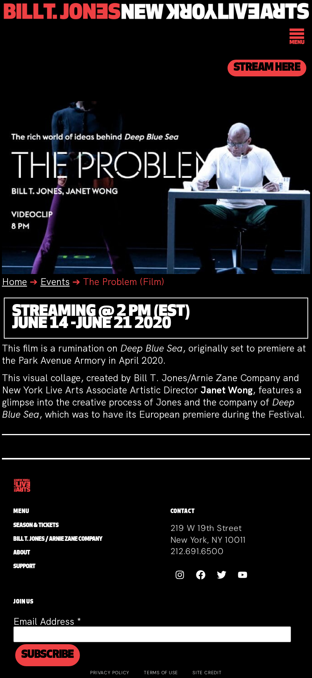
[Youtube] (242, 575)
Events (55, 282)
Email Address (47, 621)
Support (24, 567)
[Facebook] (200, 575)
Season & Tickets (36, 526)
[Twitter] (221, 575)
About (21, 553)
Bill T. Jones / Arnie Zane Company (57, 539)
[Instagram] (179, 575)
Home (14, 282)
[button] (297, 37)
